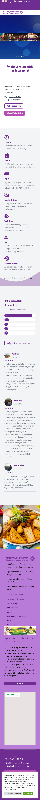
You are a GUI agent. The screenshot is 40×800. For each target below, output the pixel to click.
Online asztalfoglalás (15, 594)
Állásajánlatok (12, 607)
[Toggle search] (5, 7)
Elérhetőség (12, 603)
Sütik (9, 620)
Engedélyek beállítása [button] (13, 793)
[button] (3, 37)
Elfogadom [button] (28, 793)
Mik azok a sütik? (10, 789)
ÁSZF (9, 612)
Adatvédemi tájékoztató (16, 616)
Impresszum (12, 624)
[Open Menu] (36, 12)
